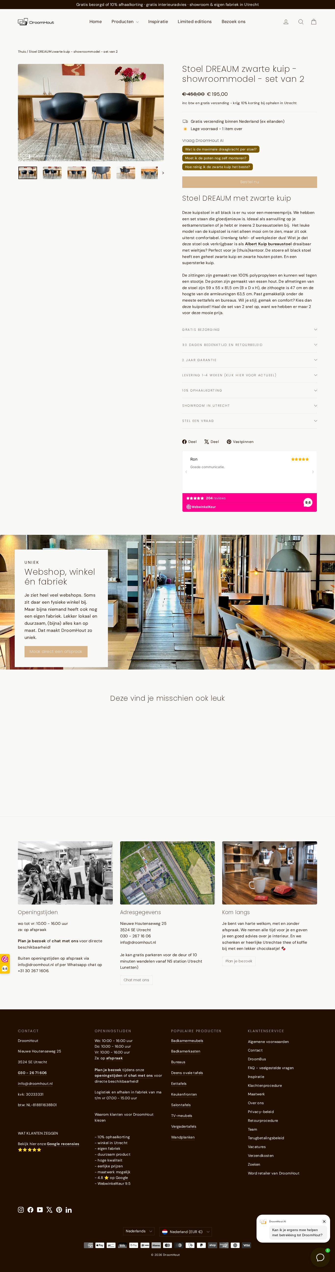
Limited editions (195, 21)
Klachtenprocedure (265, 1085)
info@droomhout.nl (35, 1083)
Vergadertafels (183, 1126)
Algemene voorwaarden (268, 1041)
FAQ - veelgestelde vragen (271, 1067)
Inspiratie (158, 21)
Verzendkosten (261, 1155)
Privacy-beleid (261, 1111)
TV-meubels (181, 1115)
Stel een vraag (198, 421)
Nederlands (135, 1231)
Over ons (256, 1103)
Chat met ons (136, 980)
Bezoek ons (234, 21)
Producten (123, 21)
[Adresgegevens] (167, 873)
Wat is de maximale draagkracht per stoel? (221, 149)
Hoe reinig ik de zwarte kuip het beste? (217, 167)
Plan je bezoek (239, 961)
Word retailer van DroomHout (274, 1173)
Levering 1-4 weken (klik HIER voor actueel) (229, 375)
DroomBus (257, 1059)
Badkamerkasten (185, 1051)
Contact (255, 1050)
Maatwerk (256, 1094)
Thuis (22, 51)
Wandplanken (183, 1137)
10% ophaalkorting (202, 390)
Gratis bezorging (201, 330)
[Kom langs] (269, 873)
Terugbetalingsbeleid (266, 1138)
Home (96, 21)
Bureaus (178, 1062)
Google (122, 1177)
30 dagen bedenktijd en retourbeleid (222, 345)
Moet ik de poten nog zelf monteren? (215, 158)
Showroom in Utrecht (206, 406)
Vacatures (257, 1146)
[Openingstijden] (65, 873)
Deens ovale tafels (187, 1072)
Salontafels (181, 1104)
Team (252, 1129)
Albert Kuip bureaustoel (269, 243)
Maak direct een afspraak (56, 651)
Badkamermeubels (187, 1040)
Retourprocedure (263, 1120)
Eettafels (178, 1083)
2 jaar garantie (199, 360)
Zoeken (254, 1164)
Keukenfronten (184, 1094)
